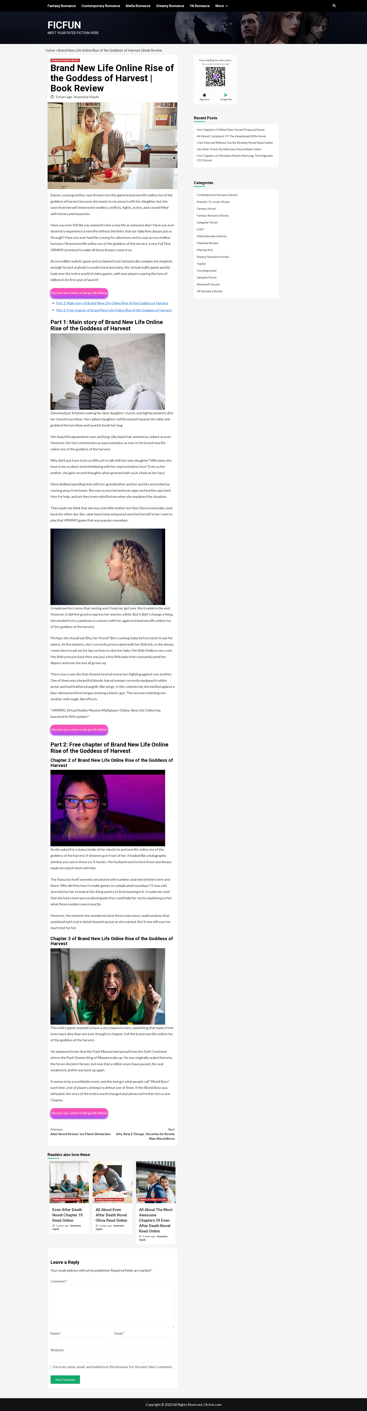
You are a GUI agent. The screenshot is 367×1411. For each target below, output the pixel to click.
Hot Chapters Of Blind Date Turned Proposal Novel (230, 129)
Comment (58, 1281)
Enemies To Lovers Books (213, 201)
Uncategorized (206, 270)
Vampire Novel (206, 277)
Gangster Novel (207, 222)
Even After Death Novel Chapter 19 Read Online (67, 1215)
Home (50, 50)
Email (119, 1333)
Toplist (201, 263)
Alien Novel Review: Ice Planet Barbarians (80, 1132)
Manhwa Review (207, 243)
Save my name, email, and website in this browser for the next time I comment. (113, 1367)
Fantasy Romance (62, 6)
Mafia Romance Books (212, 236)
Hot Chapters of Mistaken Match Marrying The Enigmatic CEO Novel (235, 158)
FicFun (64, 25)
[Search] (334, 5)
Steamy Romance (170, 6)
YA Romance (200, 6)
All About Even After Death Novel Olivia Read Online (111, 1215)
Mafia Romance (138, 6)
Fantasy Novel (206, 208)
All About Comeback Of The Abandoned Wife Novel (231, 136)
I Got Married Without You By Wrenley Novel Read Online (235, 142)
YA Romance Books (209, 291)
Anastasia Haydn (86, 97)
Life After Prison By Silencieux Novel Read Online (229, 149)
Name (55, 1333)
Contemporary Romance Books (217, 195)
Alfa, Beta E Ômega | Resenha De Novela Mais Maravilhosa (145, 1134)
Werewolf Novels (208, 284)
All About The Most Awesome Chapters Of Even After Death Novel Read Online (155, 1220)
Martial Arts (205, 250)
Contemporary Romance (100, 6)
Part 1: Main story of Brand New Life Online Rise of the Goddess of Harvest (112, 303)
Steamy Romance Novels (213, 256)
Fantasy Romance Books (65, 60)
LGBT (201, 229)
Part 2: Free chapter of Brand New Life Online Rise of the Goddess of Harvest (114, 310)
